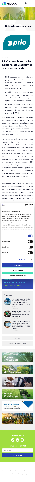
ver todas (17, 338)
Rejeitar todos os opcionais (17, 275)
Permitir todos (17, 265)
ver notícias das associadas (17, 343)
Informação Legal (22, 474)
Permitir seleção (17, 270)
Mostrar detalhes (24, 260)
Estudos (8, 279)
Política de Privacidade (9, 474)
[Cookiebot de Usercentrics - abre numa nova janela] (25, 205)
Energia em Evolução (14, 282)
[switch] (30, 241)
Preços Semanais (12, 286)
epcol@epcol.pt (11, 468)
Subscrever (17, 455)
